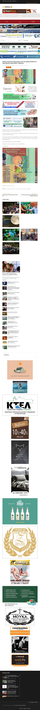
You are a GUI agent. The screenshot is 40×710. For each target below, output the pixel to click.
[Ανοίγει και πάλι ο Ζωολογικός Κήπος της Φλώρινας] (4, 342)
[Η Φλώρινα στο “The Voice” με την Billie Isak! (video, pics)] (4, 283)
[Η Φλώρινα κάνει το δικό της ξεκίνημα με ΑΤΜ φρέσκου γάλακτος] (4, 347)
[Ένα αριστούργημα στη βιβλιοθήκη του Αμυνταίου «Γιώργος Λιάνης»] (29, 208)
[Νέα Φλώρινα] (7, 7)
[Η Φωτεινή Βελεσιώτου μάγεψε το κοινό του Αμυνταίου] (10, 235)
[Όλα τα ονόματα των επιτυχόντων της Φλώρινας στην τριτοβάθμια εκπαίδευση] (11, 266)
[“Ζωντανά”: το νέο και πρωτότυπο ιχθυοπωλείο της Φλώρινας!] (4, 304)
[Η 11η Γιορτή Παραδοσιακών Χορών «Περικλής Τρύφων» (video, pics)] (10, 208)
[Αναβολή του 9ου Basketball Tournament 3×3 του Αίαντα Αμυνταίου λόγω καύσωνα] (4, 692)
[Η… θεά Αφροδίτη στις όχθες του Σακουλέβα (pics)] (4, 338)
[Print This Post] (3, 76)
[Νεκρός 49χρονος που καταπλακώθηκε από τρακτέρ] (4, 323)
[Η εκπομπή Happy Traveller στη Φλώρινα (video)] (4, 327)
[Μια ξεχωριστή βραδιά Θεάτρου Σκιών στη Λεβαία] (10, 248)
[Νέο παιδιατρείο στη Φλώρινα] (4, 313)
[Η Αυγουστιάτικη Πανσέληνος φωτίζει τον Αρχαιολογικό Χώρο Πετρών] (10, 221)
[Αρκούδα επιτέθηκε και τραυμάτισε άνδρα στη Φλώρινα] (4, 309)
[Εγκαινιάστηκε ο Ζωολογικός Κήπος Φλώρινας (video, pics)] (4, 294)
